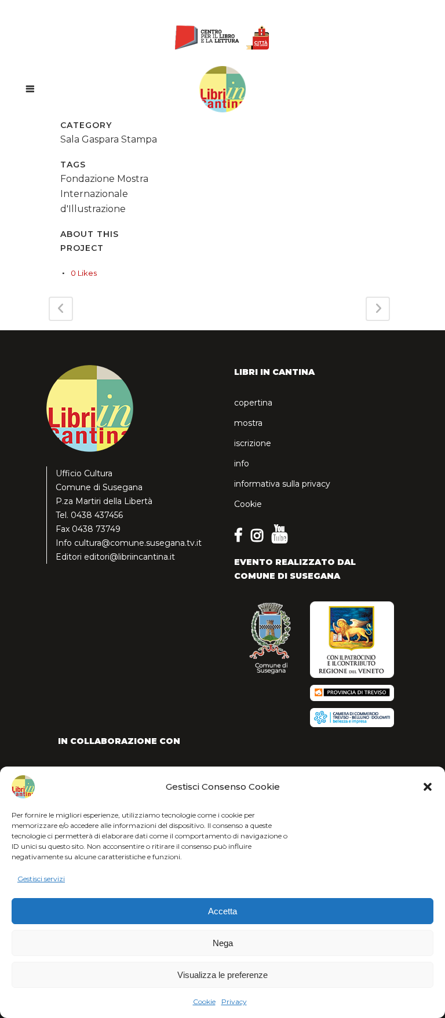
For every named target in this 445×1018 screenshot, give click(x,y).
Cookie (204, 1001)
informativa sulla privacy (282, 484)
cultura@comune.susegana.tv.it (138, 543)
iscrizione (252, 443)
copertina (253, 402)
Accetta (222, 911)
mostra (248, 423)
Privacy (234, 1001)
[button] (427, 787)
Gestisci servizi (41, 878)
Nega (223, 943)
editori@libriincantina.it (129, 557)
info (241, 463)
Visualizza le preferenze (222, 975)
